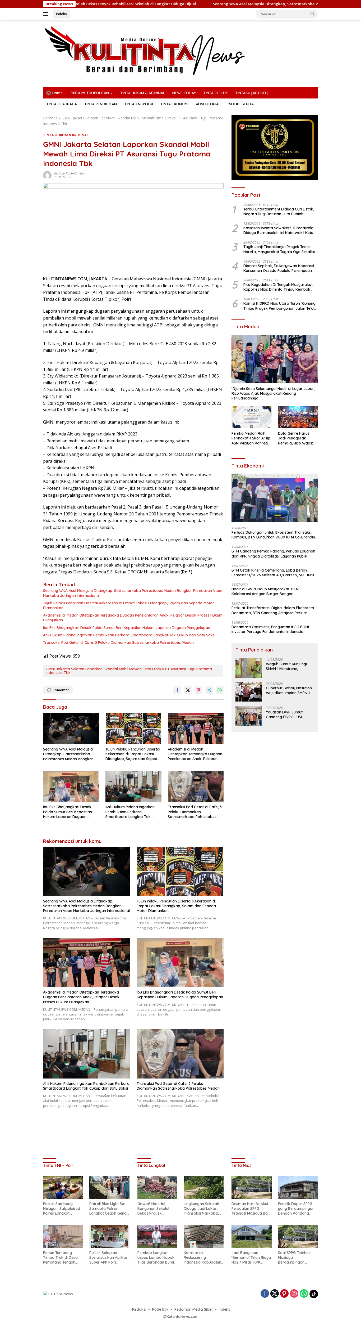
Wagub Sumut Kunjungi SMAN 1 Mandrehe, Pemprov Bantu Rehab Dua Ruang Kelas (286, 666)
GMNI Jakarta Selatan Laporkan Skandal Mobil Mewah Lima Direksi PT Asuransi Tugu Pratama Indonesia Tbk (129, 671)
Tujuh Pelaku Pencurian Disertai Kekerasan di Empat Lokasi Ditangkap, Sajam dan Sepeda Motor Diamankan (128, 605)
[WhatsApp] (304, 1293)
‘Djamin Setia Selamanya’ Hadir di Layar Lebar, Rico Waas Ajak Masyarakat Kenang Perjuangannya (273, 393)
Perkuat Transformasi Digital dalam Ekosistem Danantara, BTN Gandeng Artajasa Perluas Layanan (273, 610)
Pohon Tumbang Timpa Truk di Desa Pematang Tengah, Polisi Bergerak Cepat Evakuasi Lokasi (62, 1257)
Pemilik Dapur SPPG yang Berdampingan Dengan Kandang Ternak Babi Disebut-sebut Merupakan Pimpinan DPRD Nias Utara (296, 1208)
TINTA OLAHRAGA (61, 104)
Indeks (61, 14)
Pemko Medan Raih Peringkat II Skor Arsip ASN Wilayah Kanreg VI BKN (251, 438)
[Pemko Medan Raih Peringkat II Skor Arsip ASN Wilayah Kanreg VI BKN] (251, 417)
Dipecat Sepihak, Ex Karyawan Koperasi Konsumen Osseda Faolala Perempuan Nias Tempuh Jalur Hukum (278, 268)
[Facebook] (265, 1293)
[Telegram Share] (209, 690)
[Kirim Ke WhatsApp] (220, 690)
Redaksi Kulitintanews (69, 173)
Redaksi (139, 1309)
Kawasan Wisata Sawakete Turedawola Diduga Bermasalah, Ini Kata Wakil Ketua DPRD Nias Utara (279, 230)
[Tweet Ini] (188, 690)
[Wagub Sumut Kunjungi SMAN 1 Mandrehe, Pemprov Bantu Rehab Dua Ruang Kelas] (248, 667)
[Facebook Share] (177, 690)
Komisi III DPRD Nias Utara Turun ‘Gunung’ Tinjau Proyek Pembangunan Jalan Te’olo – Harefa (280, 306)
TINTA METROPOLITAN (89, 93)
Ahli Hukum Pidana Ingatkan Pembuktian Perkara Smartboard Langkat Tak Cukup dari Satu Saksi (129, 635)
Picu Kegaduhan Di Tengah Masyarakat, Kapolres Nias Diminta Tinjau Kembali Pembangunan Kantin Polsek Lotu (278, 286)
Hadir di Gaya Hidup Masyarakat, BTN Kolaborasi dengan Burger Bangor (265, 591)
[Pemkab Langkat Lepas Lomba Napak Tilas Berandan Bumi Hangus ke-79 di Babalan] (157, 1236)
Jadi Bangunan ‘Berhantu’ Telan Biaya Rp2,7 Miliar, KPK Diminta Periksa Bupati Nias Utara (251, 1257)
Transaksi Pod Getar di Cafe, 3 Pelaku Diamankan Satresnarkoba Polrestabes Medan (118, 642)
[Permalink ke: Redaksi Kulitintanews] (47, 174)
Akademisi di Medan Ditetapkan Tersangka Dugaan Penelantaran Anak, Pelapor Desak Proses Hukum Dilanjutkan (133, 617)
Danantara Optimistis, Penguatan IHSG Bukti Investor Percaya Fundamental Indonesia (270, 629)
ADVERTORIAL (208, 104)
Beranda (50, 117)
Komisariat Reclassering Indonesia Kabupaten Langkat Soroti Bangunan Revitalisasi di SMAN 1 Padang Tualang (203, 1257)
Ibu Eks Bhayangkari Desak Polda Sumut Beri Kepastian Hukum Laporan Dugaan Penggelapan (126, 627)
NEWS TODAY (184, 93)
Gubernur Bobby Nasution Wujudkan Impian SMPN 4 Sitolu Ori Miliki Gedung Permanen (289, 690)
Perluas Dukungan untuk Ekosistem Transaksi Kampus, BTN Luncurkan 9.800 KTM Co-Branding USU (274, 534)
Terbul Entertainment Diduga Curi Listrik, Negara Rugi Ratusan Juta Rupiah (278, 211)
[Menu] (46, 14)
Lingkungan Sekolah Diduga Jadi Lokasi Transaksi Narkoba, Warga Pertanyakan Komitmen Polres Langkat (202, 1208)
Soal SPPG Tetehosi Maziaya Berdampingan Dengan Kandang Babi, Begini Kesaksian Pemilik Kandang (297, 1257)
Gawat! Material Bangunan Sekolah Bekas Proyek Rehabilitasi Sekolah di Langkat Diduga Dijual (157, 1208)
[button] (312, 14)
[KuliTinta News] (180, 50)
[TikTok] (313, 1294)
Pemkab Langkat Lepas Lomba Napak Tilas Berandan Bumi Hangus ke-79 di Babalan (155, 1257)
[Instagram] (294, 1293)
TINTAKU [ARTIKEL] (251, 93)
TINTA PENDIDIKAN (100, 104)
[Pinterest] (284, 1293)
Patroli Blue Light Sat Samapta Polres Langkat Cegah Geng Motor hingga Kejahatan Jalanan (108, 1208)
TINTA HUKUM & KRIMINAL (142, 93)
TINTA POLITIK (215, 93)
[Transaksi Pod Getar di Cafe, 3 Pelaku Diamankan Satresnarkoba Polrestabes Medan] (196, 786)
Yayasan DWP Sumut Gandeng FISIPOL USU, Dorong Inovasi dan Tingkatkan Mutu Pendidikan (285, 714)
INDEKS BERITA (241, 104)
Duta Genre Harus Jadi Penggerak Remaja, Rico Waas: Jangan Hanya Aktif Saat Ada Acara (295, 438)
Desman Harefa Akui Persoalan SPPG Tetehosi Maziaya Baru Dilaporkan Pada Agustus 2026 (251, 1208)
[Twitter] (274, 1293)
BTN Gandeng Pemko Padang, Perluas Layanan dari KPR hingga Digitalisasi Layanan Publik (273, 553)
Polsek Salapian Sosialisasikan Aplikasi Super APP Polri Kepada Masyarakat (108, 1257)
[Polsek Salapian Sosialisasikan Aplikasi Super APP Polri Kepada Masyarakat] (109, 1236)
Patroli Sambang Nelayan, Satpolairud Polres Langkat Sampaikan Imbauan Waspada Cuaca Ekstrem (61, 1208)
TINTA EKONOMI (174, 104)
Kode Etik (160, 1309)
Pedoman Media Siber (193, 1309)
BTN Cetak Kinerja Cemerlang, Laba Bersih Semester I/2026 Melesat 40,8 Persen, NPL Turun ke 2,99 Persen (274, 572)
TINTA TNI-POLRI (138, 104)
